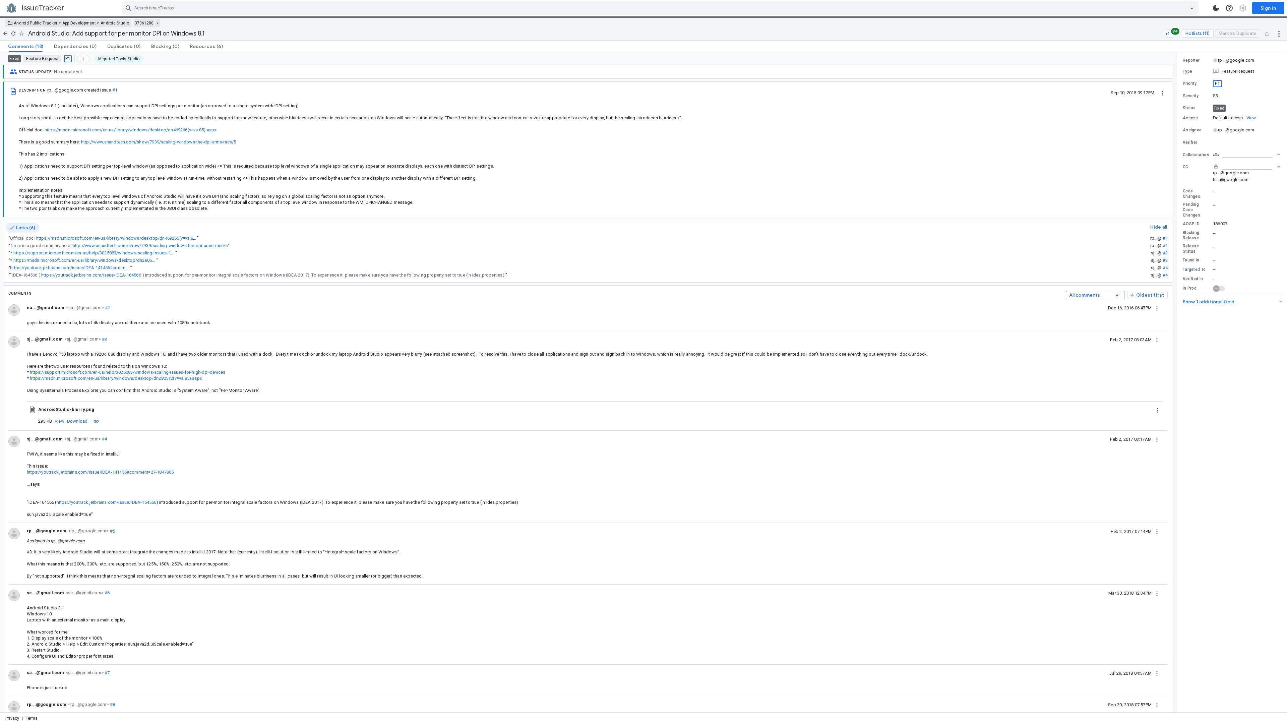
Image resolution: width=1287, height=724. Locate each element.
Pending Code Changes (1191, 210)
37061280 (144, 23)
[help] (1229, 8)
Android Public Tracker (36, 23)
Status (1189, 108)
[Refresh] (13, 33)
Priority (1190, 83)
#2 (107, 307)
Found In (1191, 260)
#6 (107, 592)
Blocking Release (1191, 235)
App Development (79, 23)
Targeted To (1194, 269)
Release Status (1191, 249)
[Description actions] (1162, 92)
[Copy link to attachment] (96, 421)
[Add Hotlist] (83, 59)
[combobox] (661, 8)
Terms (32, 718)
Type (1187, 71)
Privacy (12, 718)
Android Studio (115, 23)
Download (77, 421)
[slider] (1177, 382)
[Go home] (5, 33)
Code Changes (1191, 194)
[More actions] (1279, 33)
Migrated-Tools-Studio (119, 59)
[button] (1232, 71)
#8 (112, 704)
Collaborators (1196, 155)
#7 (107, 672)
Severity (1191, 96)
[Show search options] (1192, 8)
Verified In (1193, 279)
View (59, 421)
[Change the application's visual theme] (1216, 8)
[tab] (26, 46)
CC (1185, 167)
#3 (1165, 252)
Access (1190, 118)
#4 (1165, 267)
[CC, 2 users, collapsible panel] (1247, 167)
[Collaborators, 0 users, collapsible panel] (1247, 155)
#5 (112, 530)
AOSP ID (1191, 224)
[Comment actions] (1157, 307)
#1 (114, 90)
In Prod (1190, 288)
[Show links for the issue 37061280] (157, 23)
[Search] (129, 8)
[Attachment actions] (1157, 409)
